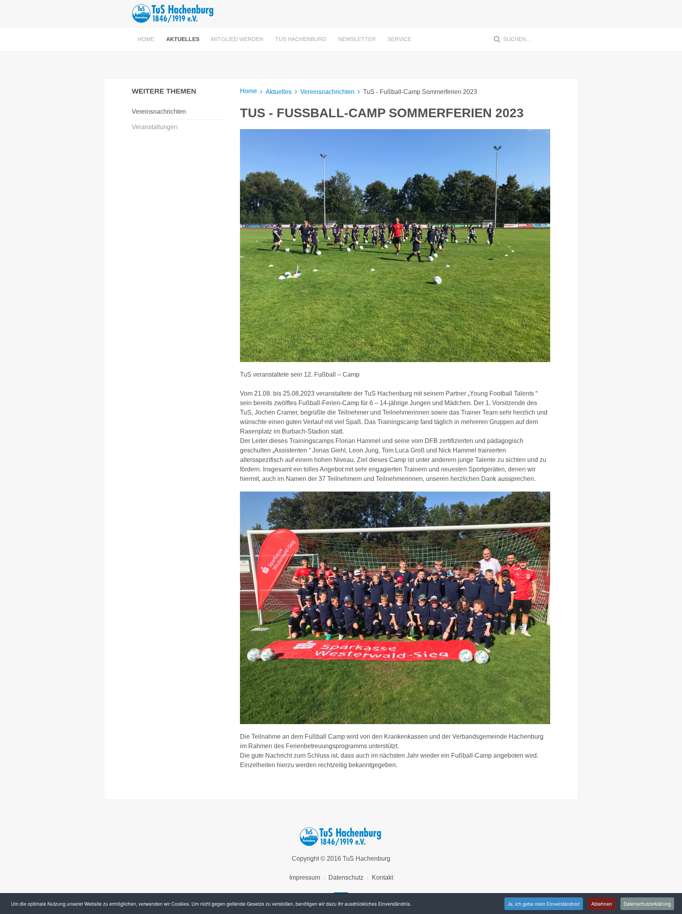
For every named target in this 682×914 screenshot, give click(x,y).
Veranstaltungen (155, 127)
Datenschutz (345, 877)
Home (146, 39)
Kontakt (382, 877)
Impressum (304, 877)
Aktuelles (182, 39)
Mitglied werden (237, 39)
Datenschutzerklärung (647, 903)
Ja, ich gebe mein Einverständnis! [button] (544, 903)
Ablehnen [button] (601, 903)
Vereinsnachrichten (327, 91)
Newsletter (357, 39)
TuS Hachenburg (300, 39)
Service (399, 39)
